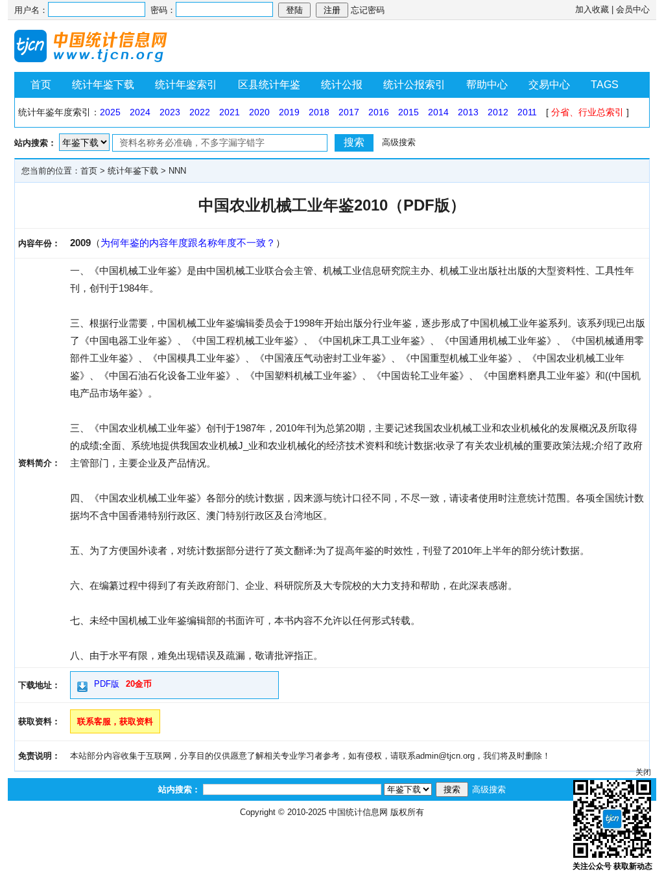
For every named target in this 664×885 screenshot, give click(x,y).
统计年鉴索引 (186, 84)
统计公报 (341, 84)
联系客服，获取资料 (115, 721)
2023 (170, 112)
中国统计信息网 (358, 812)
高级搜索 (399, 142)
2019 (289, 112)
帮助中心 (487, 84)
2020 (259, 112)
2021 (229, 112)
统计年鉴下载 (103, 84)
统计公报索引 (414, 84)
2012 (498, 112)
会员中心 (633, 9)
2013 (468, 112)
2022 (199, 112)
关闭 (643, 772)
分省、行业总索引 (587, 112)
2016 (378, 112)
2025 (110, 112)
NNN (177, 171)
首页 (40, 84)
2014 (438, 112)
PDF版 (106, 684)
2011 (527, 112)
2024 (140, 112)
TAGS (605, 84)
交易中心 (549, 84)
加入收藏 (592, 9)
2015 (408, 112)
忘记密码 (368, 10)
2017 (348, 112)
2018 (319, 112)
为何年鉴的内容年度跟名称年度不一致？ (188, 242)
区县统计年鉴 (269, 84)
